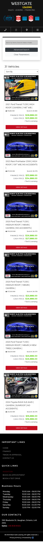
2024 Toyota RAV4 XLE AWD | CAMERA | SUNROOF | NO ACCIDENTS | (20, 405)
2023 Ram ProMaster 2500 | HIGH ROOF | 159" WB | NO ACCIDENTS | (21, 164)
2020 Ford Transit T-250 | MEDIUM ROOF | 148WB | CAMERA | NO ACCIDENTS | (19, 224)
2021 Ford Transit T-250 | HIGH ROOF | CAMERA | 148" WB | (20, 106)
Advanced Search (21, 50)
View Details (21, 127)
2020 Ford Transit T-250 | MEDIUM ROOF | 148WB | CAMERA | (18, 284)
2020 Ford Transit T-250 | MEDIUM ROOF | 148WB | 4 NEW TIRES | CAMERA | (21, 345)
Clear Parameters (21, 55)
